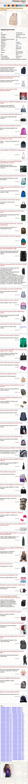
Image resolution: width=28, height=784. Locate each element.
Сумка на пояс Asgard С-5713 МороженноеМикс (8, 90)
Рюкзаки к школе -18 (18, 717)
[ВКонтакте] (5, 5)
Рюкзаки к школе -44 (18, 734)
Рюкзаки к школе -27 (6, 724)
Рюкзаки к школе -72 (18, 753)
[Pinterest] (27, 5)
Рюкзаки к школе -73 (6, 754)
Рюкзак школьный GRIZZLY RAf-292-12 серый (13, 448)
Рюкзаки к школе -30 (18, 725)
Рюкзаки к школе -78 (18, 756)
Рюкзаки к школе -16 (18, 716)
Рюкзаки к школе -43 (6, 734)
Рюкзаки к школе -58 (18, 743)
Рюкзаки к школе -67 (6, 750)
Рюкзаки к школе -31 (6, 726)
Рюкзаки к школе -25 (6, 723)
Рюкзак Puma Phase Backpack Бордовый (12, 623)
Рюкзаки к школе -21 (6, 720)
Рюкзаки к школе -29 (6, 725)
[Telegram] (25, 5)
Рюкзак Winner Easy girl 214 (8, 471)
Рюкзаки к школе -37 (6, 730)
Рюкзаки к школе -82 (18, 759)
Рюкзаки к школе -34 (18, 728)
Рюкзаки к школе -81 (6, 759)
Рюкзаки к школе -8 (17, 711)
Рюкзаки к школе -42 (18, 733)
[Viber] (21, 5)
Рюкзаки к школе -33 (6, 728)
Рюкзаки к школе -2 (17, 707)
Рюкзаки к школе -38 (18, 730)
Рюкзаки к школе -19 (6, 719)
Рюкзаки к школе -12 (18, 713)
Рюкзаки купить (20, 1)
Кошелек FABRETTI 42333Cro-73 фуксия (11, 512)
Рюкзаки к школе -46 (18, 736)
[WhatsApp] (23, 5)
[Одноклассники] (7, 5)
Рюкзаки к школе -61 (6, 746)
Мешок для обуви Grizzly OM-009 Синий (11, 436)
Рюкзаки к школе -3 (6, 708)
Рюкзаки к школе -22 (18, 720)
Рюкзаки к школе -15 (6, 716)
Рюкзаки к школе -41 (6, 733)
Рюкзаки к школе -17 (6, 717)
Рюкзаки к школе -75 (6, 755)
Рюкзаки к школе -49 (6, 738)
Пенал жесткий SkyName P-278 (9, 575)
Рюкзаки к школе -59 (6, 745)
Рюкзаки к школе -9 (6, 712)
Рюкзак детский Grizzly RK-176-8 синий (11, 423)
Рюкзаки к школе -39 (6, 732)
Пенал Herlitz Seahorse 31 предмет (10, 362)
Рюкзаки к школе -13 (6, 715)
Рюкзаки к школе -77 (6, 756)
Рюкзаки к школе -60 (18, 745)
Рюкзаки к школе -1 (6, 707)
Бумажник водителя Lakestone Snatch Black (12, 585)
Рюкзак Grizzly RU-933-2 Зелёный (9, 335)
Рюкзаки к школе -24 (18, 721)
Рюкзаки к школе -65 (6, 749)
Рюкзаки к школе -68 (18, 750)
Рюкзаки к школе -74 (18, 754)
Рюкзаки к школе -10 (17, 712)
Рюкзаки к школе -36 (18, 729)
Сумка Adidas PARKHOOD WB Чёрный (11, 114)
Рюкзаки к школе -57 (6, 743)
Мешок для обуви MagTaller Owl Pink (10, 125)
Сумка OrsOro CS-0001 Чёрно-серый (10, 324)
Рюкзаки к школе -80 (18, 758)
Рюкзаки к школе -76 (18, 755)
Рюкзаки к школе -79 (6, 758)
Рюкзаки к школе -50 (18, 738)
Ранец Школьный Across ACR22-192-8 (11, 289)
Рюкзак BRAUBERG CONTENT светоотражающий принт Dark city (10, 597)
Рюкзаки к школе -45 (6, 736)
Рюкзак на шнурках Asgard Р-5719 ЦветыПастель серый (10, 77)
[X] (9, 5)
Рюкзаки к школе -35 (6, 729)
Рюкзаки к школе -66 (18, 749)
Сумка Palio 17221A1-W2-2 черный (10, 199)
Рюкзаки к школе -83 (6, 760)
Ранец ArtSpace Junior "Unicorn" (9, 300)
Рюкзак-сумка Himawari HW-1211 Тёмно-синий (13, 65)
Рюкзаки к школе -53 (6, 741)
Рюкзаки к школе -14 (18, 715)
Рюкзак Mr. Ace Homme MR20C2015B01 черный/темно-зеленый (11, 162)
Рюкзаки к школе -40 (18, 732)
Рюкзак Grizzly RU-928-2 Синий (9, 410)
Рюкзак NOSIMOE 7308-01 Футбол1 (10, 678)
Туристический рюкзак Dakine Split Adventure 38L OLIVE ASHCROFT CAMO (13, 248)
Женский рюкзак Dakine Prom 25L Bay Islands (13, 175)
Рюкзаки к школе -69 (6, 751)
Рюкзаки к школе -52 (18, 740)
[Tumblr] (19, 5)
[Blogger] (11, 5)
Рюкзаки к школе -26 (18, 723)
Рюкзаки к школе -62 (18, 746)
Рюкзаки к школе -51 (6, 740)
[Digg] (13, 5)
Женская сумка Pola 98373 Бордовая (10, 611)
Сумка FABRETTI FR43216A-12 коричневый (12, 150)
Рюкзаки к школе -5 (6, 710)
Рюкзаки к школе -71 (6, 753)
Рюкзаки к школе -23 (6, 721)
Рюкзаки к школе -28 (18, 724)
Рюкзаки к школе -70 (18, 751)
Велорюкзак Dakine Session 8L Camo (10, 496)
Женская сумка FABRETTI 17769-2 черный (12, 484)
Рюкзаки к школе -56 (18, 742)
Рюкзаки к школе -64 (18, 747)
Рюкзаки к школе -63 (6, 747)
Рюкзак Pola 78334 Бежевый (8, 373)
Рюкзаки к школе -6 (17, 710)
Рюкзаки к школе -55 (6, 742)
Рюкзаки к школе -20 (18, 719)
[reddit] (15, 5)
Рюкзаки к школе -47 (6, 737)
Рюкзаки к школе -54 (18, 741)
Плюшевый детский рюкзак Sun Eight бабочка (13, 667)
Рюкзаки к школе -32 (18, 726)
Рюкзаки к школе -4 (17, 708)
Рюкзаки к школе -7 (6, 711)
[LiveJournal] (17, 5)
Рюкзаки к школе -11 (6, 713)
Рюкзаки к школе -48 (18, 737)
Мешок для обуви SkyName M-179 (9, 692)
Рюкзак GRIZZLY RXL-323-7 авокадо (10, 236)
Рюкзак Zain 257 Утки (6, 563)
